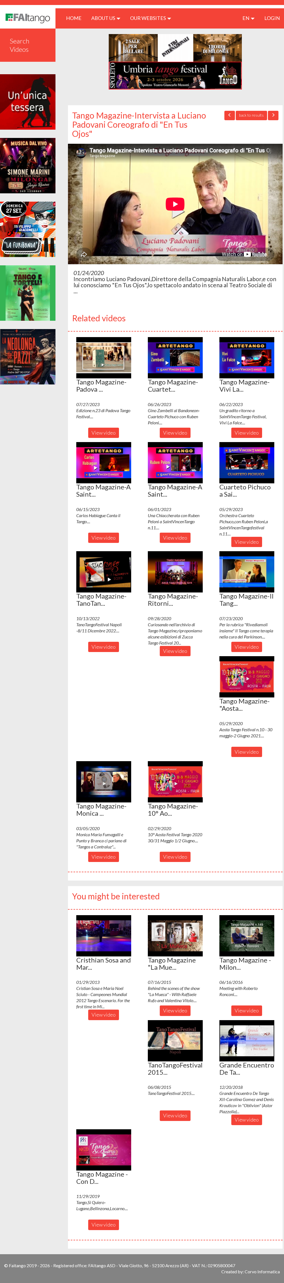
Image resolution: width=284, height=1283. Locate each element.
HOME (76, 18)
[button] (103, 357)
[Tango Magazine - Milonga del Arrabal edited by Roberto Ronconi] (246, 935)
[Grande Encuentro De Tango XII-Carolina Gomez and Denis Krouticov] (246, 1040)
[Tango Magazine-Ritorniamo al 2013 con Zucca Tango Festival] (175, 571)
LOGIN (272, 18)
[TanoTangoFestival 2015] (175, 1040)
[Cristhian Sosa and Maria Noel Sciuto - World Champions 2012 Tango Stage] (103, 935)
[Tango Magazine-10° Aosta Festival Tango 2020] (175, 781)
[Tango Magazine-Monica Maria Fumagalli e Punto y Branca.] (103, 781)
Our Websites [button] (148, 18)
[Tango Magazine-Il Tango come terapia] (246, 571)
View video (104, 433)
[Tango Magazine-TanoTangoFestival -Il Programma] (103, 571)
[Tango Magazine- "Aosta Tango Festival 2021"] (246, 676)
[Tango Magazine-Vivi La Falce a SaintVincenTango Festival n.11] (246, 357)
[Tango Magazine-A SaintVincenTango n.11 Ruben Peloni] (175, 462)
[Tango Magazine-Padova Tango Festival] (103, 357)
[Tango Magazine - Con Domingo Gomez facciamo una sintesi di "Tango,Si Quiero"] (103, 1149)
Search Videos (19, 45)
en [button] (246, 18)
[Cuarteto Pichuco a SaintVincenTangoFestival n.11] (246, 462)
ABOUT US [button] (103, 18)
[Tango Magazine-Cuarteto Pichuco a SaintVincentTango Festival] (175, 357)
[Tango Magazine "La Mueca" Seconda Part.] (175, 935)
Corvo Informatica (262, 1271)
